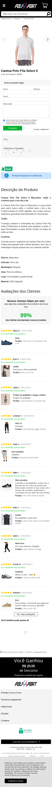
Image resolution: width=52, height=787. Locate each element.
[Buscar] (48, 13)
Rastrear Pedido (15, 693)
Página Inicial (6, 19)
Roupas (17, 19)
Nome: (6, 89)
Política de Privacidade (20, 775)
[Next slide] (47, 39)
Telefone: (37, 89)
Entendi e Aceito (15, 781)
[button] (22, 65)
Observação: (7, 104)
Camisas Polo (28, 19)
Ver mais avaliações (26, 614)
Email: (5, 96)
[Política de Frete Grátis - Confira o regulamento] (26, 652)
